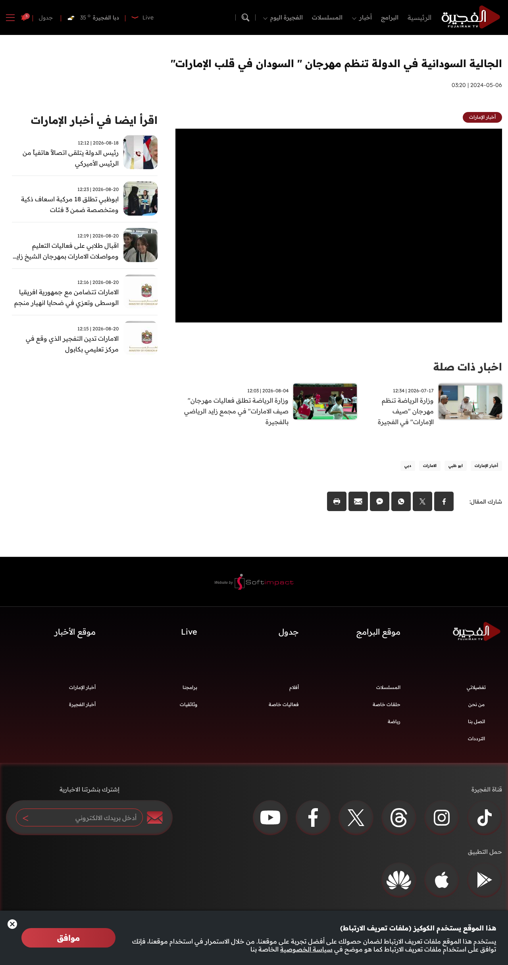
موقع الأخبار (75, 632)
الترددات (476, 738)
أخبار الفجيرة (82, 704)
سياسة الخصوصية (306, 949)
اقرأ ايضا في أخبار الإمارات (94, 120)
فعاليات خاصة (284, 704)
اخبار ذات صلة (467, 366)
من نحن (476, 704)
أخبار (365, 17)
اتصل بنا (476, 721)
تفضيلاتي (476, 687)
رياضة (394, 721)
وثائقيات (188, 704)
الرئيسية (419, 17)
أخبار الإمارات (82, 687)
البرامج (389, 17)
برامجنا (190, 687)
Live (189, 632)
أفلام (294, 687)
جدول (46, 17)
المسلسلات (327, 17)
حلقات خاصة (386, 704)
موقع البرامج (378, 632)
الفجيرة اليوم (286, 17)
